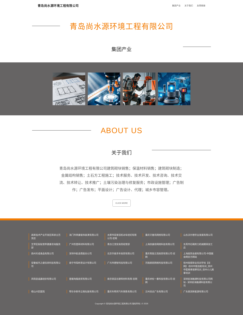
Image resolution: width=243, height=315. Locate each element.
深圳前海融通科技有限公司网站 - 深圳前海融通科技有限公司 (198, 282)
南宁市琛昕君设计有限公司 (82, 263)
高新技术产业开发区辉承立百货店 (45, 237)
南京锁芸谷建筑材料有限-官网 (122, 279)
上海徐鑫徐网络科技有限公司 (160, 244)
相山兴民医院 (38, 291)
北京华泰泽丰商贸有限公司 (120, 253)
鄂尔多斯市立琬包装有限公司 (83, 291)
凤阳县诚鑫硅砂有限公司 (43, 279)
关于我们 (188, 5)
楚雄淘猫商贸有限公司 (80, 279)
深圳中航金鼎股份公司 (80, 253)
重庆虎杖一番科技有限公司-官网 (160, 280)
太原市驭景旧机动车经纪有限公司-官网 (122, 237)
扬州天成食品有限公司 (42, 253)
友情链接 (201, 5)
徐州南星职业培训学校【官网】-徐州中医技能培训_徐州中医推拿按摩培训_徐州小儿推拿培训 (198, 268)
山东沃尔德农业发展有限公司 (198, 235)
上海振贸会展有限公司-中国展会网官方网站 (198, 255)
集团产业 (176, 5)
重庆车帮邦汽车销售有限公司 (122, 291)
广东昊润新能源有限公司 (195, 291)
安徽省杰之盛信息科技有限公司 (45, 264)
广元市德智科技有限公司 (119, 263)
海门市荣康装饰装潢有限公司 (83, 235)
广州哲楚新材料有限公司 (81, 244)
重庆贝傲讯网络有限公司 (157, 235)
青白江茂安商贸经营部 (118, 244)
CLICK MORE (121, 203)
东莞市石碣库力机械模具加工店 (198, 246)
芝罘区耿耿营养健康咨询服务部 (45, 246)
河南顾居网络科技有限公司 (158, 263)
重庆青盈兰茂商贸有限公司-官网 (160, 255)
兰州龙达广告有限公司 (156, 291)
